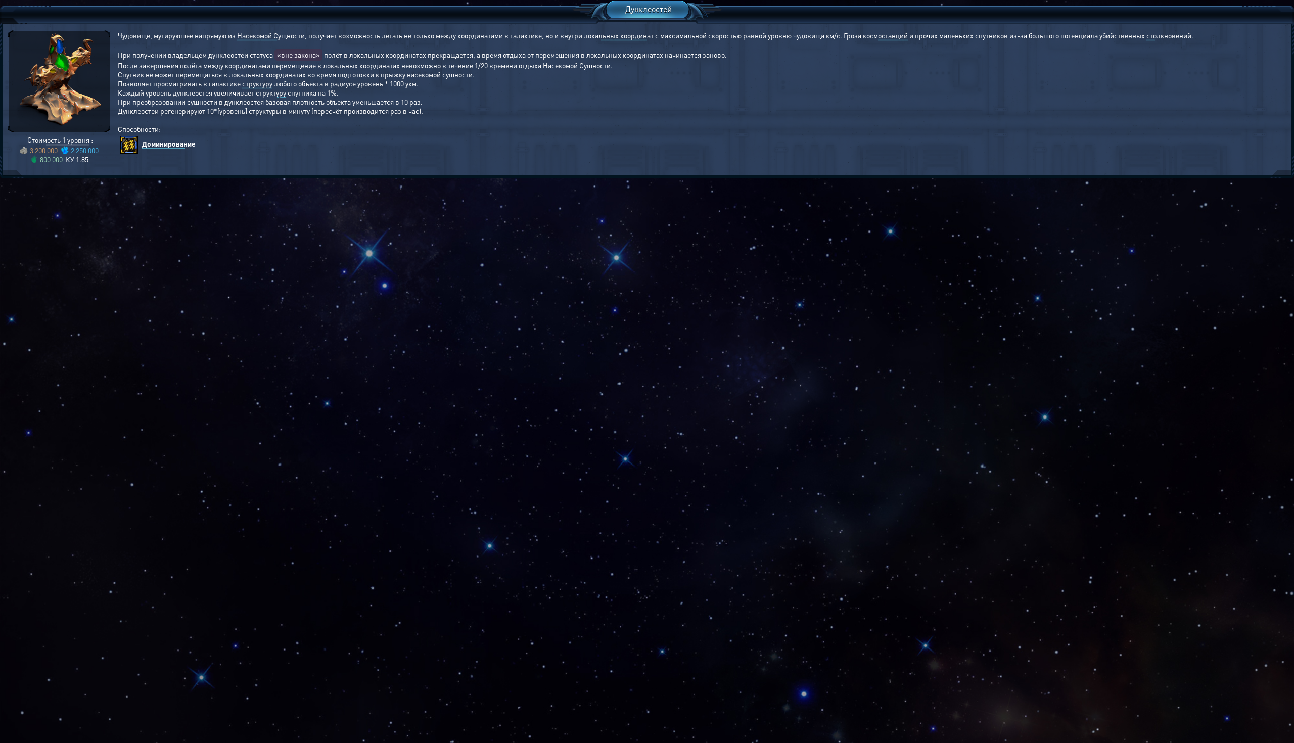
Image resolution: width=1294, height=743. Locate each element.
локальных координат (619, 35)
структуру (257, 83)
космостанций (885, 35)
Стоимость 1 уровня (58, 139)
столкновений (1168, 35)
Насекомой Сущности (271, 35)
